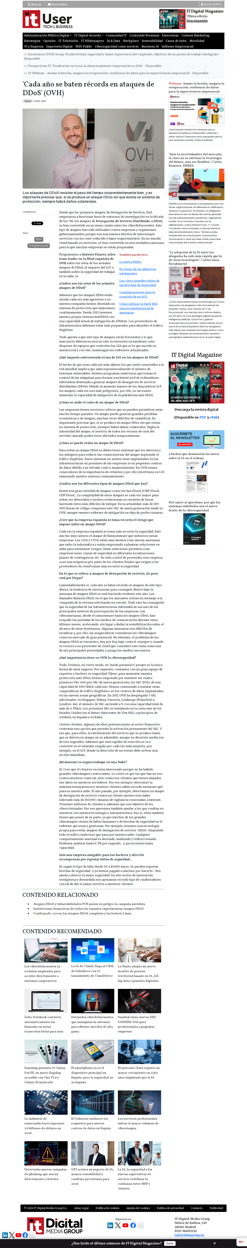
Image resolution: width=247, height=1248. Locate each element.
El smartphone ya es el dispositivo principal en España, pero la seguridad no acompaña (92, 1075)
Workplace (131, 41)
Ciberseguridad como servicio (117, 46)
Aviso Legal (81, 1208)
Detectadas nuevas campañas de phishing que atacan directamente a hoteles (45, 1174)
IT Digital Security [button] (87, 35)
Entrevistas (170, 35)
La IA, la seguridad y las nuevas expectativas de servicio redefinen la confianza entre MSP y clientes (135, 1179)
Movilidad (196, 41)
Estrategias (32, 41)
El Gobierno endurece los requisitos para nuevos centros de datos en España (91, 1124)
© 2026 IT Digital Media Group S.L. (45, 1208)
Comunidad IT (116, 35)
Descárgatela (197, 20)
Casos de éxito (176, 41)
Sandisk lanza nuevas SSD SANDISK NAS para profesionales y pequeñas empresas (137, 1024)
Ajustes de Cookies (138, 1208)
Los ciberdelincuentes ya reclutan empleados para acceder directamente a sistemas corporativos (42, 973)
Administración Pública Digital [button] (46, 35)
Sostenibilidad (152, 41)
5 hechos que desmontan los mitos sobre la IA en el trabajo (194, 456)
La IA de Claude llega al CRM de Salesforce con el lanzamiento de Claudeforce (92, 971)
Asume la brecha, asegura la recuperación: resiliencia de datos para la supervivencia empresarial (196, 87)
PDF (202, 417)
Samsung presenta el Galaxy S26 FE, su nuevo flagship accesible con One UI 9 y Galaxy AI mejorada (44, 1075)
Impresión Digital (59, 46)
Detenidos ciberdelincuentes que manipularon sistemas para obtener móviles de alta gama (92, 1024)
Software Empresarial (177, 46)
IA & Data (113, 41)
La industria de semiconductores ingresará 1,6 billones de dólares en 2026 (44, 1126)
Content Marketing (195, 35)
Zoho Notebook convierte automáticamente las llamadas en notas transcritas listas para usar (43, 1024)
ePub (213, 417)
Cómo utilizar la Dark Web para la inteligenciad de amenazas (138, 308)
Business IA (150, 46)
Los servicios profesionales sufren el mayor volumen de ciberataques (138, 1124)
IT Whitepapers (92, 41)
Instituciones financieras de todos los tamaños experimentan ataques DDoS (88, 909)
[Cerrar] (214, 1242)
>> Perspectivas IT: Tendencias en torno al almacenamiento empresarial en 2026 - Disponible (92, 66)
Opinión (49, 41)
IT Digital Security (38, 245)
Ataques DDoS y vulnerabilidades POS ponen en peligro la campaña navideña (89, 904)
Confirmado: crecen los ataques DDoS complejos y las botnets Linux (82, 913)
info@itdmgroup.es (189, 1235)
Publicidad (216, 1208)
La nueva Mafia (130, 262)
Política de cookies (107, 1208)
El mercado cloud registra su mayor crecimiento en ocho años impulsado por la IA (139, 1073)
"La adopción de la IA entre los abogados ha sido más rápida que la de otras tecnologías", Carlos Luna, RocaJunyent (195, 258)
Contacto (197, 1208)
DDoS (39, 239)
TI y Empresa (33, 46)
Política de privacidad (170, 1208)
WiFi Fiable (83, 46)
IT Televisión (68, 41)
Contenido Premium (144, 35)
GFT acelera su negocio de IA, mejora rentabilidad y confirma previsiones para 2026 (92, 1176)
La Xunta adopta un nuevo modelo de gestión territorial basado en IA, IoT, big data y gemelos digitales (138, 973)
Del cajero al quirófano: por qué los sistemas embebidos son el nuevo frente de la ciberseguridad (194, 506)
